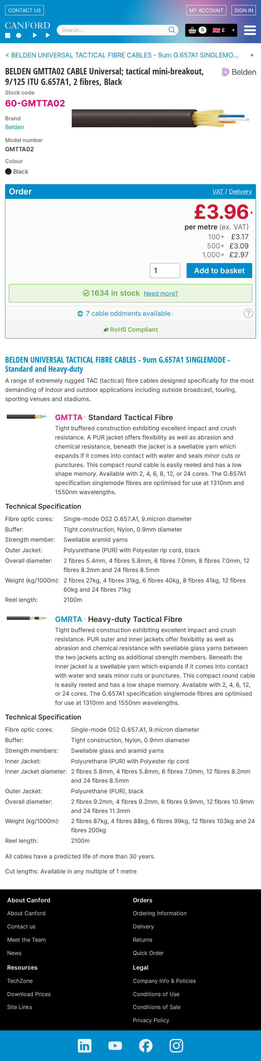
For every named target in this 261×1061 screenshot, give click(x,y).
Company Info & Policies (164, 980)
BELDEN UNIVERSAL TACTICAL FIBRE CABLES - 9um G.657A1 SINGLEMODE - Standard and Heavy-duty (117, 364)
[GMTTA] (27, 421)
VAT (217, 191)
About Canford (26, 913)
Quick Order (148, 953)
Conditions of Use (156, 994)
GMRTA (68, 619)
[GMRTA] (27, 622)
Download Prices (29, 994)
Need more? (161, 293)
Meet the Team (26, 939)
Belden (14, 127)
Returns (142, 939)
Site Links (19, 1007)
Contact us (24, 10)
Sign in (243, 10)
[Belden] (236, 72)
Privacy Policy (151, 1020)
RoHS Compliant (134, 329)
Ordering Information (160, 913)
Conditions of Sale (156, 1007)
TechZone (20, 980)
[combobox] (117, 30)
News (14, 953)
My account (206, 10)
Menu (250, 30)
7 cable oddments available (127, 313)
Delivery (240, 191)
